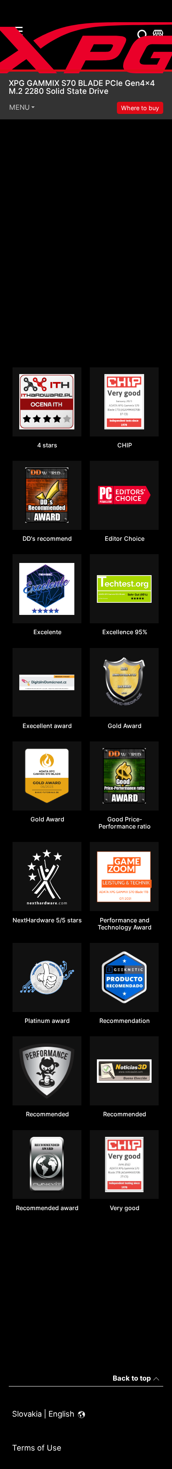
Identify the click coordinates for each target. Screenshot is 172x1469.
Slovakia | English (44, 1413)
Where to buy (140, 107)
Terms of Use (36, 1447)
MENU (19, 107)
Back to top (132, 1378)
